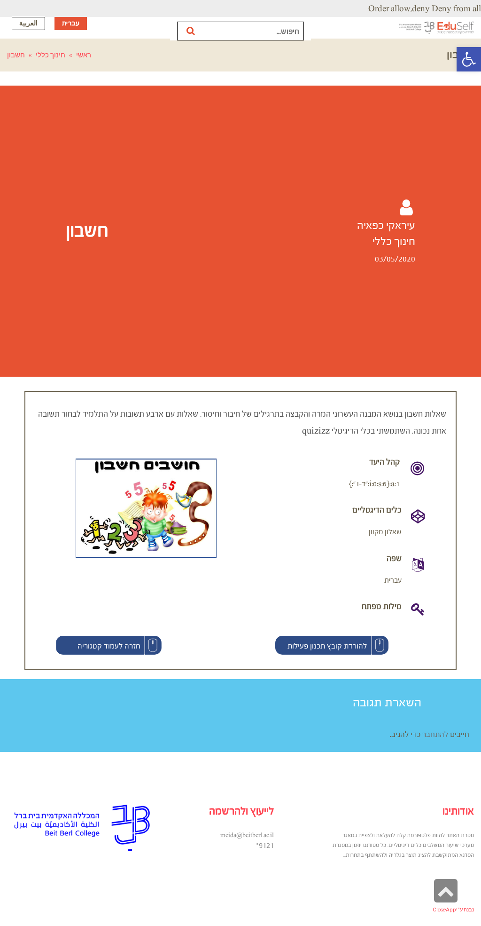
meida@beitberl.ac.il (247, 835)
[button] (331, 645)
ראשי (83, 55)
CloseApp (444, 909)
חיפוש (191, 31)
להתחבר (435, 734)
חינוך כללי (50, 55)
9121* (265, 845)
